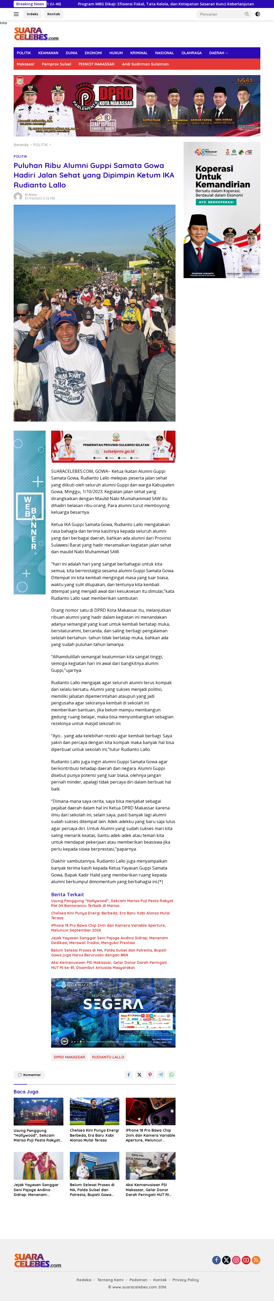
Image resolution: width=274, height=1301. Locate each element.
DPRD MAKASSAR (69, 1057)
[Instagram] (236, 1260)
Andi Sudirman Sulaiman (145, 64)
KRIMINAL (139, 52)
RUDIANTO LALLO (108, 1057)
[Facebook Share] (129, 1075)
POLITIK (24, 52)
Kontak (53, 14)
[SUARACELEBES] (36, 33)
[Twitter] (226, 1260)
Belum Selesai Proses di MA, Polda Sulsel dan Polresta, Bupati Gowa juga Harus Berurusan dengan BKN (108, 952)
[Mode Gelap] (257, 14)
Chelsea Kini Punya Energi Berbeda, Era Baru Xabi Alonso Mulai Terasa (110, 915)
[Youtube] (246, 1260)
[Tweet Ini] (139, 1075)
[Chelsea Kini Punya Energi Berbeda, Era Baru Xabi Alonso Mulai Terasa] (95, 1111)
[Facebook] (216, 1260)
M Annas (31, 194)
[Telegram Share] (161, 1075)
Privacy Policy (186, 1279)
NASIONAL (164, 52)
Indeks (32, 14)
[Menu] (17, 14)
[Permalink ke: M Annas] (18, 196)
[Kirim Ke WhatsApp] (172, 1075)
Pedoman (138, 1279)
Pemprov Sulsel (56, 64)
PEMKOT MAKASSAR (97, 64)
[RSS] (256, 1260)
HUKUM (116, 52)
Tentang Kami (110, 1279)
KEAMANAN (48, 52)
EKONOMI (93, 52)
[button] (247, 14)
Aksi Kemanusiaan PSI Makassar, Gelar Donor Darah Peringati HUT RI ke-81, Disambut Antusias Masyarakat (109, 965)
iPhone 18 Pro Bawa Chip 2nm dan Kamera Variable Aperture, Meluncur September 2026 (108, 928)
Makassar (26, 64)
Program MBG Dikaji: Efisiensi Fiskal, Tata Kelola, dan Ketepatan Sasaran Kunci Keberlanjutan (116, 4)
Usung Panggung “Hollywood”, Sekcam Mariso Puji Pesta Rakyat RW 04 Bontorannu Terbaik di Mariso (112, 903)
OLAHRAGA (191, 52)
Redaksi (84, 1279)
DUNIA (71, 52)
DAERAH (216, 52)
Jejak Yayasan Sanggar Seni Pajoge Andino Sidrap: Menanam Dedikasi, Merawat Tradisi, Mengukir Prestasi (109, 940)
